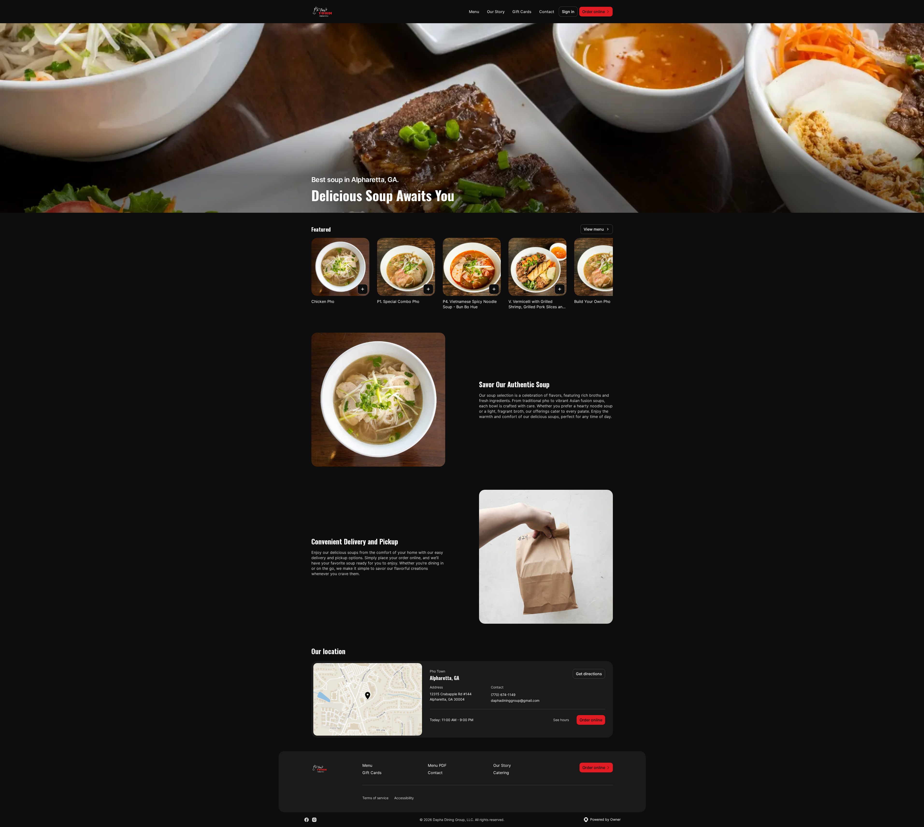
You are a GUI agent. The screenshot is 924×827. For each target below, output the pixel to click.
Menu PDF (437, 765)
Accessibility (404, 798)
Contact (546, 11)
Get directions (589, 673)
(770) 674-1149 (503, 695)
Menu (474, 11)
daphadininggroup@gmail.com (515, 700)
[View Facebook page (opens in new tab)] (306, 820)
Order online (591, 719)
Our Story (496, 11)
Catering (501, 772)
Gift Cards (521, 11)
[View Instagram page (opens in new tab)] (314, 820)
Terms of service (375, 798)
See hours (561, 720)
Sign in (568, 11)
